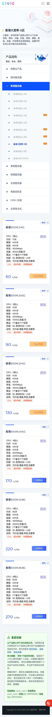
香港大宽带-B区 (20, 144)
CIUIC (8, 3)
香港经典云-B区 (20, 130)
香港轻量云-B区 (20, 151)
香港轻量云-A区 (20, 108)
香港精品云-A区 (20, 94)
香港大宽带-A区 (20, 101)
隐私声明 (42, 710)
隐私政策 (17, 652)
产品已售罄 (38, 276)
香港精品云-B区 (20, 137)
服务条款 (33, 649)
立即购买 (39, 480)
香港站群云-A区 (20, 122)
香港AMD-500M (20, 158)
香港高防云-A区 (20, 115)
